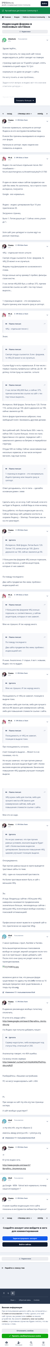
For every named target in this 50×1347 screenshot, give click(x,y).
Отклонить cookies (25, 1331)
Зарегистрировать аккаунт (25, 1238)
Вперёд (40, 114)
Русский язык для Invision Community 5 (21, 10)
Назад (9, 114)
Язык (13, 1300)
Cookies (36, 1300)
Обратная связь (25, 1300)
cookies (29, 1316)
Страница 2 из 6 (24, 114)
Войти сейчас (25, 1244)
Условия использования (12, 1313)
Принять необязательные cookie (26, 1336)
